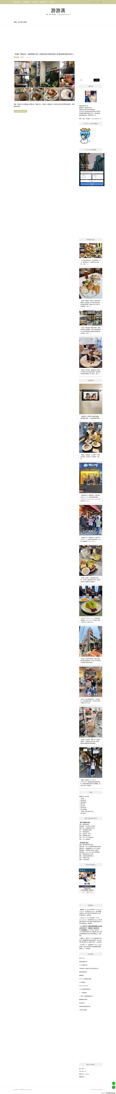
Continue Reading (20, 111)
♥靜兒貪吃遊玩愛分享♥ (84, 1006)
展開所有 (81, 796)
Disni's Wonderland (83, 985)
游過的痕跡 (26, 2)
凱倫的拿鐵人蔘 (83, 961)
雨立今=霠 (81, 958)
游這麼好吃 (17, 2)
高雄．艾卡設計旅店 (84, 859)
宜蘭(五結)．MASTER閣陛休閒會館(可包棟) (90, 846)
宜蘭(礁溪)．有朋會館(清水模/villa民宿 (88, 850)
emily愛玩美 (82, 982)
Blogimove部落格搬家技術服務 (108, 1093)
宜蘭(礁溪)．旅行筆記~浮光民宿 (87, 826)
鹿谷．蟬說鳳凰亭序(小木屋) (86, 854)
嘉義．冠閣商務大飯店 (84, 835)
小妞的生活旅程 (83, 1010)
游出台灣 (35, 2)
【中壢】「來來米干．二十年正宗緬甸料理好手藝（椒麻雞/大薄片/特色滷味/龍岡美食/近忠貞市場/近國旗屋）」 (90, 931)
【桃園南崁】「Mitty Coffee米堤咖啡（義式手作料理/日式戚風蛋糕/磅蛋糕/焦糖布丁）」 (90, 946)
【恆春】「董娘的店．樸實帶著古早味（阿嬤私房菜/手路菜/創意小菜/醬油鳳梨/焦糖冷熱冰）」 (44, 54)
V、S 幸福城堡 (82, 992)
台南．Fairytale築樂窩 (84, 839)
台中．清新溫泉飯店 (84, 831)
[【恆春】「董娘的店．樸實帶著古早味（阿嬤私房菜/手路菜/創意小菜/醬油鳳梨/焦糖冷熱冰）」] (44, 80)
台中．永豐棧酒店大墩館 (85, 830)
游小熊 (22, 57)
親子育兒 (52, 2)
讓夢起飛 (81, 975)
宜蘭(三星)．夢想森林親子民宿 (86, 828)
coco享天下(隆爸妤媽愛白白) (86, 996)
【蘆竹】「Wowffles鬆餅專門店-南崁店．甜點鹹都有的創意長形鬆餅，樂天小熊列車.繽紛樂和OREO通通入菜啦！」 (90, 940)
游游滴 (58, 10)
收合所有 (87, 796)
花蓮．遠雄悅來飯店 (84, 824)
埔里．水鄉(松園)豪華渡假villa (86, 856)
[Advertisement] (44, 41)
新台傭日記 (82, 1003)
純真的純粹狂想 (83, 972)
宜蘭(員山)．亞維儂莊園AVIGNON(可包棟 (89, 848)
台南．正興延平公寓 (84, 857)
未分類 (82, 798)
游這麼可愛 (43, 2)
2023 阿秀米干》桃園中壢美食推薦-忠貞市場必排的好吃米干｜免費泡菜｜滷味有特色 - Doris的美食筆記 (90, 928)
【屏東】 (16, 57)
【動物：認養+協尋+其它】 (87, 811)
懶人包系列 (83, 813)
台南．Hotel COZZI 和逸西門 (86, 837)
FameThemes (99, 1089)
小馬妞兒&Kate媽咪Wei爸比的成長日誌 (88, 968)
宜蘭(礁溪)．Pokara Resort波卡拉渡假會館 (89, 852)
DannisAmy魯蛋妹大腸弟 (85, 979)
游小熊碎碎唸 (84, 809)
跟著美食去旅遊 (83, 999)
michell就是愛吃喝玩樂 (84, 989)
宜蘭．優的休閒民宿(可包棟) (86, 844)
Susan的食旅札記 (83, 965)
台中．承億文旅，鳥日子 (85, 833)
